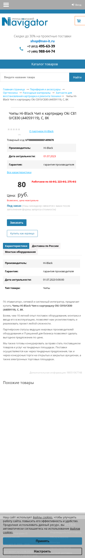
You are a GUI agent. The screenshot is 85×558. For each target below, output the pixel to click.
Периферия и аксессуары (45, 89)
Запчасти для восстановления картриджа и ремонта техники (37, 94)
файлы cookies (42, 517)
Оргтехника (10, 92)
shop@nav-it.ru (42, 41)
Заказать (16, 222)
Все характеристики (19, 172)
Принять (42, 541)
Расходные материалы (37, 92)
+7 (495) (41, 51)
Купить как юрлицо (22, 233)
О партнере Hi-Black (41, 131)
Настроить (42, 551)
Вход (78, 5)
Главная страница (14, 89)
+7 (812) (41, 46)
